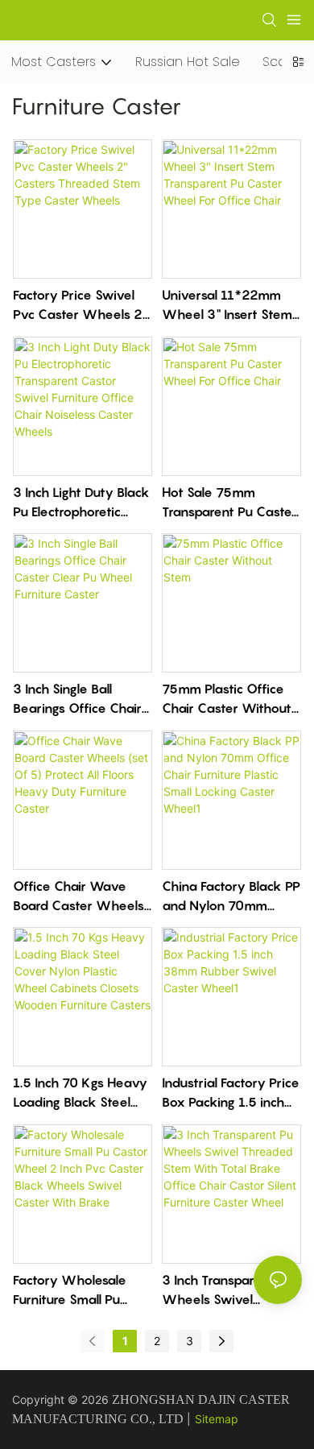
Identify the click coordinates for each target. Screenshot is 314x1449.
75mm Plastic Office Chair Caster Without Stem (226, 699)
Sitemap (216, 1419)
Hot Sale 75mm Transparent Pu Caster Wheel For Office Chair (229, 502)
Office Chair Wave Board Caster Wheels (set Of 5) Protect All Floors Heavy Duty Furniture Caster (78, 896)
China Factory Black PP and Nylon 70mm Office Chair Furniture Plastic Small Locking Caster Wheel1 (231, 896)
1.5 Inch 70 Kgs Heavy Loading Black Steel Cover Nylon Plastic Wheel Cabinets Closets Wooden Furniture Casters (80, 1093)
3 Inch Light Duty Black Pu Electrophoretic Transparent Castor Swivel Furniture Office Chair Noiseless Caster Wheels (81, 502)
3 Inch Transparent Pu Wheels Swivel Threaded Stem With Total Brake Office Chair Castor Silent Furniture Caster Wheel (227, 1290)
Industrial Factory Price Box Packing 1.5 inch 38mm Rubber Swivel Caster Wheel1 (231, 1093)
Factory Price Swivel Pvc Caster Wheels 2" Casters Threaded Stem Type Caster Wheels (80, 305)
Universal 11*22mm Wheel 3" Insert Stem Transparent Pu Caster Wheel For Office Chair (229, 305)
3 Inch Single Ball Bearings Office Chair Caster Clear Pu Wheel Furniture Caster (77, 699)
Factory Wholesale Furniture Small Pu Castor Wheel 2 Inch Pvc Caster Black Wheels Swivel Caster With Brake (80, 1290)
